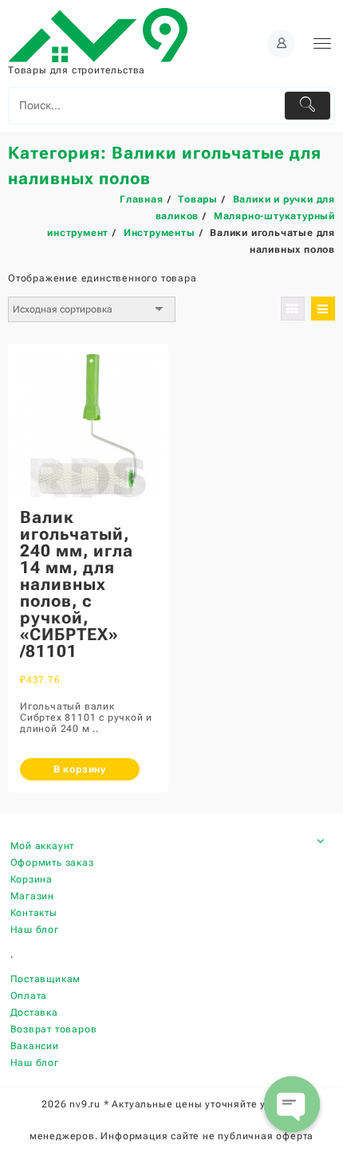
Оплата (29, 995)
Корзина (31, 879)
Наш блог (34, 929)
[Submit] (308, 106)
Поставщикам (45, 979)
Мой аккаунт (42, 845)
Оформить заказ (52, 862)
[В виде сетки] (293, 308)
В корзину (79, 769)
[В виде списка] (323, 308)
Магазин (32, 896)
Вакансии (34, 1046)
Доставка (34, 1012)
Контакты (33, 912)
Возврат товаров (53, 1029)
